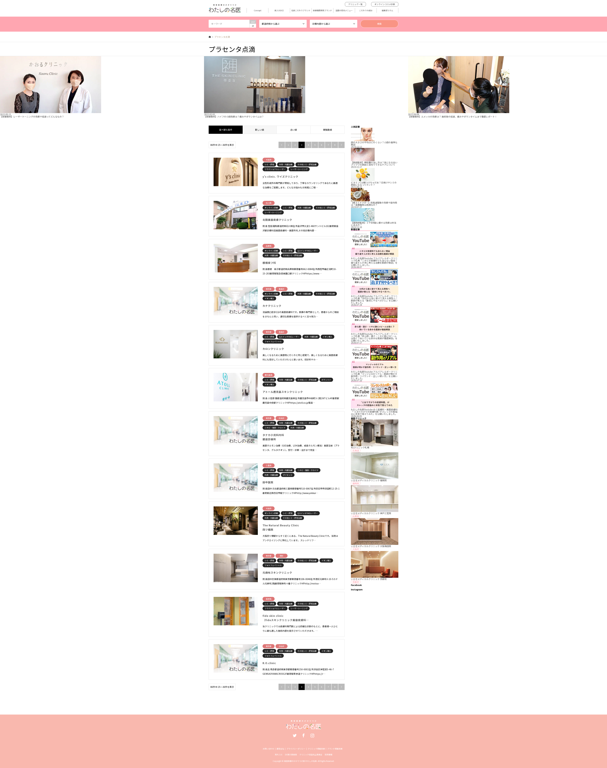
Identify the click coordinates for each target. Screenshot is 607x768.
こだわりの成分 (365, 10)
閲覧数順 (327, 129)
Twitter (295, 735)
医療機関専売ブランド (322, 10)
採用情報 (328, 754)
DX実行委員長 (291, 754)
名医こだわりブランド (300, 10)
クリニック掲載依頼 (316, 748)
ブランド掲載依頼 (334, 748)
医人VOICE (279, 10)
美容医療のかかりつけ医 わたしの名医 (300, 761)
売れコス (278, 754)
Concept (257, 10)
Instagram (312, 735)
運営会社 (280, 748)
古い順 (293, 129)
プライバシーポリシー (295, 748)
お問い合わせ (268, 748)
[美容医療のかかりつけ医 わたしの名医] (303, 727)
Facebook (303, 735)
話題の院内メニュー (344, 10)
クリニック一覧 (355, 4)
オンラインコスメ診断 (384, 4)
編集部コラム (387, 10)
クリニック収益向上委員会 (310, 754)
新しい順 (259, 129)
